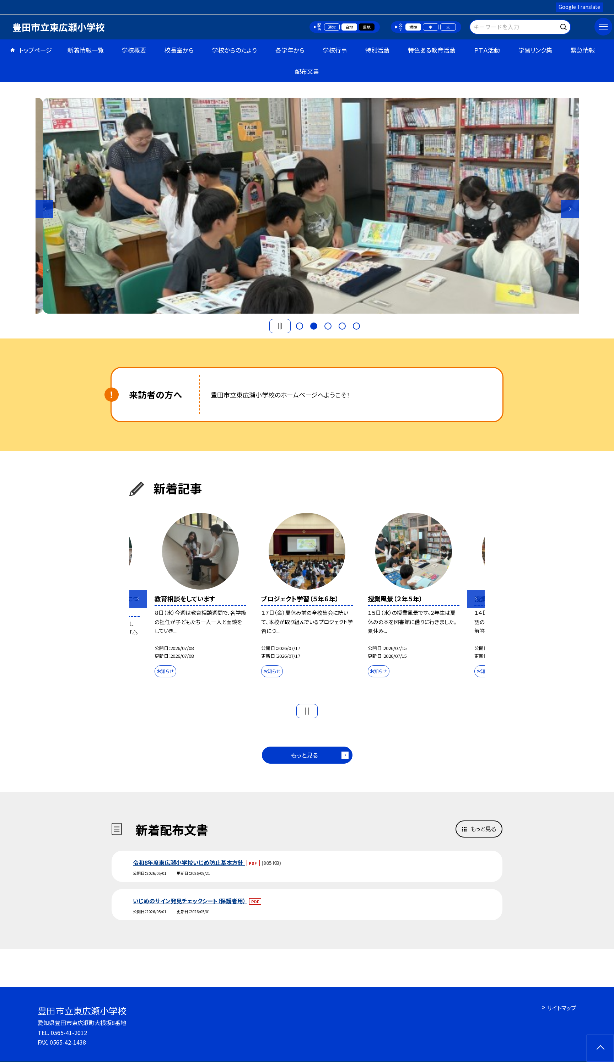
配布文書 (307, 71)
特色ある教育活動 (432, 49)
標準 (413, 27)
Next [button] (570, 209)
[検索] (564, 26)
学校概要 (134, 49)
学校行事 (335, 49)
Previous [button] (44, 209)
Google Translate (579, 6)
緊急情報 (583, 49)
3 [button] (328, 326)
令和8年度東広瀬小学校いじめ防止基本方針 (189, 862)
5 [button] (356, 326)
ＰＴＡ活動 (487, 49)
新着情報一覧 (86, 49)
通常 (332, 27)
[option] (307, 206)
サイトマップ (561, 1007)
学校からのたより (234, 49)
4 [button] (342, 326)
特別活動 (377, 49)
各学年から (290, 49)
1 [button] (299, 326)
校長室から (179, 49)
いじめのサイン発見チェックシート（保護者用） (190, 900)
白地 (349, 27)
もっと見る (304, 755)
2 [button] (313, 326)
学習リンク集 (535, 49)
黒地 (367, 27)
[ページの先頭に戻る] (600, 1048)
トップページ (35, 49)
